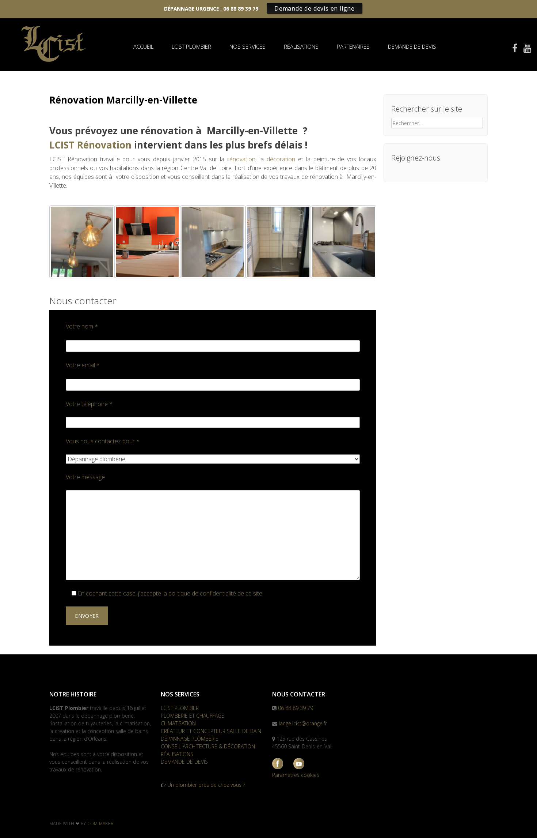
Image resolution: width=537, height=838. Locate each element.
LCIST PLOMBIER (191, 46)
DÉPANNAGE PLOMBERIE (189, 738)
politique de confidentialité (202, 593)
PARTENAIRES (353, 46)
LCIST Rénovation (90, 144)
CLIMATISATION (178, 723)
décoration (281, 159)
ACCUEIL (143, 46)
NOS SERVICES (247, 46)
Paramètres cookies (295, 774)
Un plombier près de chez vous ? (206, 784)
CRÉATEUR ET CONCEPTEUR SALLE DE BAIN (211, 731)
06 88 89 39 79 (295, 707)
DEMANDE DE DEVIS (412, 46)
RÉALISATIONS (301, 46)
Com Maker (100, 823)
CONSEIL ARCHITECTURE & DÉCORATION (208, 746)
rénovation (241, 159)
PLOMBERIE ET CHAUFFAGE (192, 715)
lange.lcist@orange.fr (303, 723)
